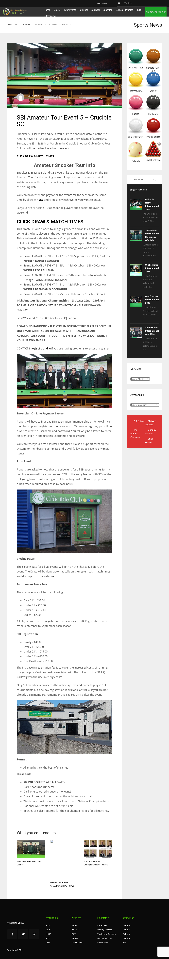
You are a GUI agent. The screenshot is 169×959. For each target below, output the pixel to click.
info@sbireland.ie (40, 348)
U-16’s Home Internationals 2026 (152, 299)
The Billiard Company (135, 433)
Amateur (67, 99)
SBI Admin (33, 95)
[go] (119, 3)
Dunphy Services (150, 431)
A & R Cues (139, 420)
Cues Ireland (149, 440)
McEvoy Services (150, 422)
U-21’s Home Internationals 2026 (152, 268)
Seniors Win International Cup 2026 (152, 330)
